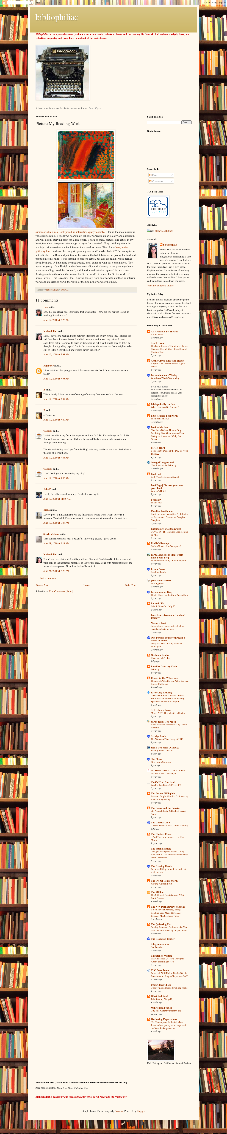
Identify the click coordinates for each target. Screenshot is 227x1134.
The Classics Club (160, 822)
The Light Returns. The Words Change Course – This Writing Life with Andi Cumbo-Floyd (169, 349)
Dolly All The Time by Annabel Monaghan (166, 645)
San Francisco (157, 947)
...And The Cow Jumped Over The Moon (167, 838)
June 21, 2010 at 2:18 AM (56, 543)
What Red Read (159, 996)
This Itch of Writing (161, 955)
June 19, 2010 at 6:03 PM (56, 522)
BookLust (156, 474)
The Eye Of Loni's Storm (164, 881)
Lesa (45, 307)
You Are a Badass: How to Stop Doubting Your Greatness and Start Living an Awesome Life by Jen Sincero (168, 434)
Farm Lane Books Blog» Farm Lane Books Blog (167, 556)
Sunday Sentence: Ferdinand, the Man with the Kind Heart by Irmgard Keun (169, 929)
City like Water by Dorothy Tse (166, 1010)
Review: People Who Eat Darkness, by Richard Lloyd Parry (169, 798)
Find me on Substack (161, 762)
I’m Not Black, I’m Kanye (163, 773)
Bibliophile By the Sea (163, 404)
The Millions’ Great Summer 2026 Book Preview (167, 896)
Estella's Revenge (160, 543)
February (155, 669)
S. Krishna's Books (161, 710)
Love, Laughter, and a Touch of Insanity (168, 616)
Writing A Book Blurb (162, 883)
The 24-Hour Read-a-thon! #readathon (169, 594)
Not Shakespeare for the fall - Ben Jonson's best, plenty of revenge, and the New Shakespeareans (168, 1025)
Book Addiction (159, 427)
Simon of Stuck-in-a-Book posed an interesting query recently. (70, 232)
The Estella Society (161, 848)
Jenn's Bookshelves (161, 580)
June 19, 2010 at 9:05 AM (56, 457)
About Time (157, 334)
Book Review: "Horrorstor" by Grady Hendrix (169, 726)
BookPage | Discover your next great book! (167, 486)
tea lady (47, 431)
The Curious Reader (162, 834)
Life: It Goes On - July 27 (163, 606)
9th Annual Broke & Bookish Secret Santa (168, 812)
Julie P (47, 489)
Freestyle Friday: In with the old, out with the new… (168, 870)
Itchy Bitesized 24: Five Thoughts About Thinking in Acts (167, 960)
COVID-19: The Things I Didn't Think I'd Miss (169, 533)
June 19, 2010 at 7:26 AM (56, 320)
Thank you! (156, 502)
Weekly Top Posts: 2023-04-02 (166, 784)
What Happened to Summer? (165, 407)
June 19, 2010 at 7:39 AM (56, 399)
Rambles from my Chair (164, 666)
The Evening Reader (162, 866)
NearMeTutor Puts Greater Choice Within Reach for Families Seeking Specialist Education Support (167, 698)
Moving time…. (158, 583)
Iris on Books (158, 569)
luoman (119, 1111)
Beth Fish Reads (159, 386)
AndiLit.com (158, 343)
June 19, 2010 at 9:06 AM (56, 478)
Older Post (130, 585)
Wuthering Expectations (164, 1019)
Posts (154, 175)
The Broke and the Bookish (165, 808)
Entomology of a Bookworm (166, 529)
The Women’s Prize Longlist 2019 (167, 739)
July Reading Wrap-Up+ (163, 999)
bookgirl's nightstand (162, 462)
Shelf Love (156, 759)
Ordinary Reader (160, 655)
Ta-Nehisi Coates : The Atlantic (168, 770)
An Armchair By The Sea (164, 331)
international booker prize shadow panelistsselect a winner (167, 627)
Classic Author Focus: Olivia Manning (169, 825)
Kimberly (48, 365)
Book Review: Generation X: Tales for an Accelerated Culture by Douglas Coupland (169, 517)
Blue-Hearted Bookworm (164, 415)
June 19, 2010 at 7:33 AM (56, 378)
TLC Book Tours (160, 970)
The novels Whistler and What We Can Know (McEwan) (170, 682)
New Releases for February (163, 465)
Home (87, 585)
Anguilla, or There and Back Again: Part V (168, 365)
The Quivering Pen (161, 924)
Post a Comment (48, 578)
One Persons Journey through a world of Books (168, 639)
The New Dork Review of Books (168, 906)
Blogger (141, 1111)
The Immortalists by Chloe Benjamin (168, 560)
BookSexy (156, 499)
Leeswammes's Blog (161, 592)
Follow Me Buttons (163, 230)
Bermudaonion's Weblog (164, 375)
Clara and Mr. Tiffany (161, 658)
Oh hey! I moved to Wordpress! (166, 546)
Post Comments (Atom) (61, 591)
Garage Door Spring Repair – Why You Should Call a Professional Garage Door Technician (169, 854)
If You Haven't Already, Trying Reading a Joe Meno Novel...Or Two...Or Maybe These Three (166, 912)
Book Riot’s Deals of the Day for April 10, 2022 (169, 452)
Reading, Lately (158, 572)
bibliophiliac (56, 16)
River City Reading (161, 692)
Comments (157, 181)
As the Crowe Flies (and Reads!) (168, 360)
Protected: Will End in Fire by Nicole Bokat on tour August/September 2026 (169, 975)
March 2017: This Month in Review (168, 713)
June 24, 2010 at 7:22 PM (56, 571)
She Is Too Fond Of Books (165, 747)
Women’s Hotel (158, 491)
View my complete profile (160, 285)
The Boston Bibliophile (163, 793)
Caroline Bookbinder (162, 511)
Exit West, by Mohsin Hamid (165, 476)
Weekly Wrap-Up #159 (162, 750)
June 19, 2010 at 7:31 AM (56, 354)
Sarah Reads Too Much (163, 721)
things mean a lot (160, 944)
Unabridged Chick (161, 985)
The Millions (157, 892)
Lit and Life (157, 603)
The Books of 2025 (160, 418)
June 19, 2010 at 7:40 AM (56, 419)
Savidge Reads (158, 736)
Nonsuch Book (158, 623)
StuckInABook (51, 534)
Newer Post (42, 585)
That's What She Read (163, 782)
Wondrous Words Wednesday (165, 378)
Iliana (46, 510)
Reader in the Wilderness (164, 678)
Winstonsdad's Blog (161, 1008)
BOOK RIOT (158, 448)
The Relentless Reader (163, 939)
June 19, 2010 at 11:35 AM (57, 498)
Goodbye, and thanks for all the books (169, 987)
